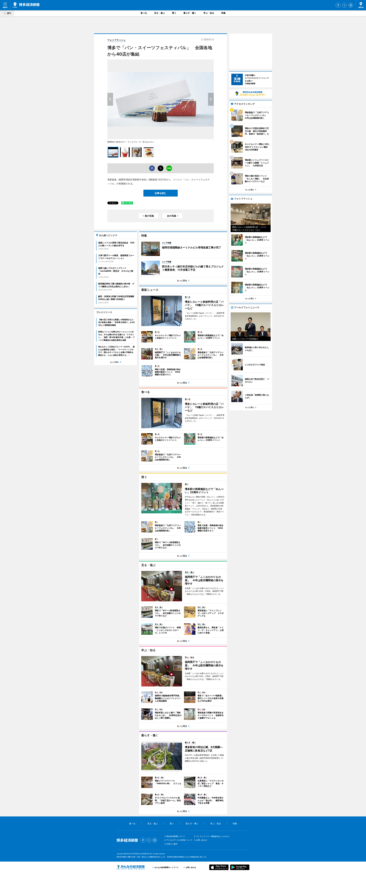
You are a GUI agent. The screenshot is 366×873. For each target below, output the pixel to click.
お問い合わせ (201, 840)
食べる (144, 13)
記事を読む (160, 193)
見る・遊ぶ (159, 13)
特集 (223, 13)
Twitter (344, 5)
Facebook (338, 5)
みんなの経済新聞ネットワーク (131, 867)
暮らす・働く (189, 13)
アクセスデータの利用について (179, 840)
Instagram (350, 5)
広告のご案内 (171, 844)
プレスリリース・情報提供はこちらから (212, 836)
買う (174, 13)
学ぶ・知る (208, 13)
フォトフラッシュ (116, 40)
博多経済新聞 (26, 5)
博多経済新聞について (175, 836)
